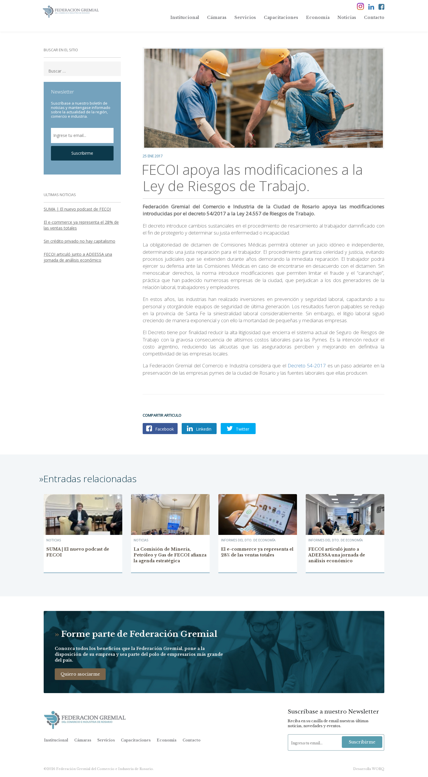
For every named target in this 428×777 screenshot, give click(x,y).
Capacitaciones (281, 17)
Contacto (374, 17)
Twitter (242, 429)
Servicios (245, 17)
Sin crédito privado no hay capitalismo (79, 241)
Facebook (164, 429)
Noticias (346, 17)
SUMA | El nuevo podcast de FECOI (77, 209)
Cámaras (217, 17)
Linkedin (203, 429)
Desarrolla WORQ (368, 769)
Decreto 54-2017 (307, 365)
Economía (318, 17)
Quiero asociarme (80, 674)
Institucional (184, 17)
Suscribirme (82, 153)
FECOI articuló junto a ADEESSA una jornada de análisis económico (78, 257)
